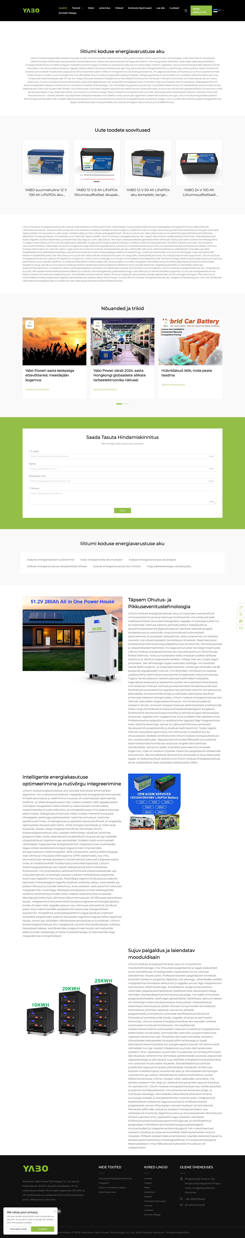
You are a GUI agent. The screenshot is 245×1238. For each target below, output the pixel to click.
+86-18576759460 (195, 1199)
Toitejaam (104, 1183)
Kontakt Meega (67, 13)
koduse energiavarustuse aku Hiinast (117, 566)
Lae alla (160, 8)
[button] (119, 403)
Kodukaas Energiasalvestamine (115, 1178)
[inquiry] (240, 607)
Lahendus (104, 8)
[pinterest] (59, 1211)
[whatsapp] (240, 621)
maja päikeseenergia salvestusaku (169, 566)
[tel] (240, 614)
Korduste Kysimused (140, 8)
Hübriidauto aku (107, 1192)
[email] (240, 627)
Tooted (76, 8)
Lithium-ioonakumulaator (112, 1187)
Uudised (174, 8)
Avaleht (63, 8)
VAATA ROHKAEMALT (37, 389)
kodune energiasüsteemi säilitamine (50, 559)
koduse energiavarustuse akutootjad (152, 559)
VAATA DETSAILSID (46, 162)
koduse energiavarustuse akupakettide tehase (57, 566)
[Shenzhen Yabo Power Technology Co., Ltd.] (37, 10)
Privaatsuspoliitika (177, 1232)
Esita (122, 510)
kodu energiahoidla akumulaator (101, 559)
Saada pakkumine (199, 10)
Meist (91, 8)
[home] (35, 1168)
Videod (119, 8)
